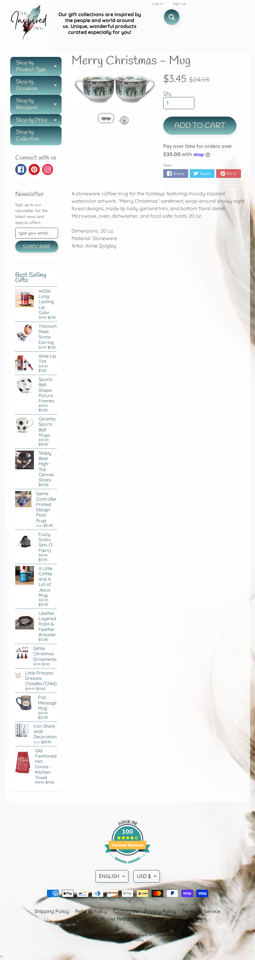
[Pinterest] (34, 169)
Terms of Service (201, 911)
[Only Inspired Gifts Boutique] (28, 23)
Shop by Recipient (39, 104)
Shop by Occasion (39, 85)
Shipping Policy (52, 911)
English (109, 876)
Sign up (179, 4)
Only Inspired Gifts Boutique (125, 935)
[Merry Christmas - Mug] (106, 118)
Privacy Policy (160, 911)
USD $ (144, 876)
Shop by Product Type (39, 66)
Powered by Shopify (127, 940)
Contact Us (125, 911)
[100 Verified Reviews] (127, 866)
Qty (167, 93)
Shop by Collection (27, 135)
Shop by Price (39, 121)
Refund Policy (91, 911)
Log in (157, 4)
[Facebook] (20, 169)
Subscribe (37, 246)
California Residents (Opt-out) (128, 919)
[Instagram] (47, 169)
